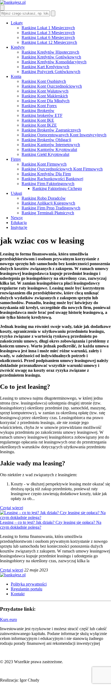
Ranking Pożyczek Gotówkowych (51, 71)
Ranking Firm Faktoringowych (48, 183)
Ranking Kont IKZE (39, 125)
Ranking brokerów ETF (42, 115)
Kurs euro (8, 619)
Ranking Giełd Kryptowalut (45, 154)
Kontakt (18, 593)
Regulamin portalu (26, 589)
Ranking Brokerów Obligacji (46, 139)
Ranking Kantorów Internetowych (51, 144)
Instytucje (19, 227)
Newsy (17, 217)
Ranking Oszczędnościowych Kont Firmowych (62, 169)
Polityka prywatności (29, 584)
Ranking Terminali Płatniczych (48, 213)
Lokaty (17, 23)
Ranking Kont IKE (38, 120)
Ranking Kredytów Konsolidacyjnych (54, 62)
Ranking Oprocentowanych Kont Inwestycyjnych (64, 135)
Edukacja (19, 222)
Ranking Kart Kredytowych (45, 66)
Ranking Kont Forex (39, 105)
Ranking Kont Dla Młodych (46, 100)
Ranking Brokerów (38, 110)
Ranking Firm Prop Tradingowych (51, 208)
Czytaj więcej (11, 507)
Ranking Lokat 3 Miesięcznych (48, 32)
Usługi (16, 193)
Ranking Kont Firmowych (44, 164)
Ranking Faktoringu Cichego (57, 188)
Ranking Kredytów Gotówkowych (51, 57)
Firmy (16, 159)
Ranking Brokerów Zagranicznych (51, 130)
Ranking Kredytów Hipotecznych (50, 52)
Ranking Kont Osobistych (44, 81)
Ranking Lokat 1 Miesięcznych (48, 27)
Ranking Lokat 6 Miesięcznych (48, 37)
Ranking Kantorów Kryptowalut (49, 149)
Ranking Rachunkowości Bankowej (52, 178)
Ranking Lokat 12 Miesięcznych (49, 42)
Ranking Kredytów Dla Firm (46, 174)
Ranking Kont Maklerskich (45, 96)
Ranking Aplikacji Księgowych (48, 203)
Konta (16, 76)
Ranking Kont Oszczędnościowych (52, 86)
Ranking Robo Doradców (44, 198)
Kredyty (18, 47)
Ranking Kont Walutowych (45, 91)
